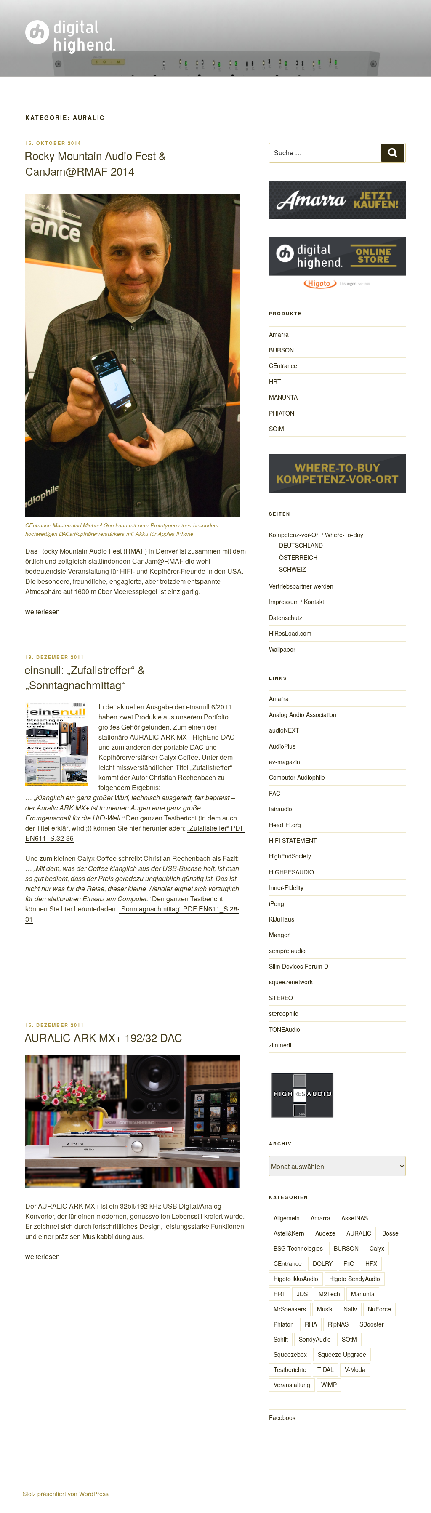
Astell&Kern (289, 1233)
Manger (279, 934)
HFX (371, 1263)
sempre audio (287, 950)
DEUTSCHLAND (301, 545)
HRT (275, 381)
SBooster (371, 1324)
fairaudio (280, 808)
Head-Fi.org (285, 824)
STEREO (281, 998)
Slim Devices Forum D (298, 966)
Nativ (350, 1309)
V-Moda (355, 1369)
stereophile (283, 1013)
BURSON (281, 350)
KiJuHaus (281, 919)
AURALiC (358, 1233)
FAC (274, 793)
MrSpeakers (290, 1309)
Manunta (363, 1293)
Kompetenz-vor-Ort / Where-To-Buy (316, 534)
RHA (311, 1324)
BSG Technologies (298, 1248)
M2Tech (329, 1293)
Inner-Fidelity (286, 887)
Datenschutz (285, 617)
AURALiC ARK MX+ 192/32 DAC (103, 1037)
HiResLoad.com (290, 633)
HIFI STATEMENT (293, 840)
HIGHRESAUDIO (291, 872)
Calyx (377, 1248)
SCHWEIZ (292, 569)
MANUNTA (283, 397)
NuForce (379, 1309)
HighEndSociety (290, 856)
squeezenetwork (291, 982)
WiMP (329, 1384)
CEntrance (283, 365)
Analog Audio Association (302, 714)
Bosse (390, 1233)
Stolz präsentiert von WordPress (66, 1493)
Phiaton (284, 1324)
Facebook (282, 1417)
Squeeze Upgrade (342, 1354)
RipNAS (338, 1324)
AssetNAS (354, 1218)
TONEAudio (284, 1029)
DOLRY (323, 1263)
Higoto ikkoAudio (296, 1278)
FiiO (348, 1263)
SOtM (276, 428)
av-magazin (284, 761)
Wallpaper (282, 649)
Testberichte (290, 1369)
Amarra (279, 334)
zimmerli (280, 1045)
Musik (325, 1309)
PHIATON (281, 413)
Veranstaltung (292, 1384)
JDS (302, 1293)
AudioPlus (282, 746)
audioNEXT (284, 730)
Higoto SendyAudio (354, 1278)
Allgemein (287, 1218)
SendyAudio (315, 1339)
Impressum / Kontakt (296, 601)
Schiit (281, 1339)
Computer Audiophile (297, 777)
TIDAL (325, 1369)
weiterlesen (42, 611)
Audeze (325, 1233)
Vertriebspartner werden (301, 586)
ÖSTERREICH (298, 557)
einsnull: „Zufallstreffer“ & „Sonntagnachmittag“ (84, 676)
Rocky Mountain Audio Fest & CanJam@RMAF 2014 (95, 162)
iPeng (276, 903)
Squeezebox (290, 1354)
